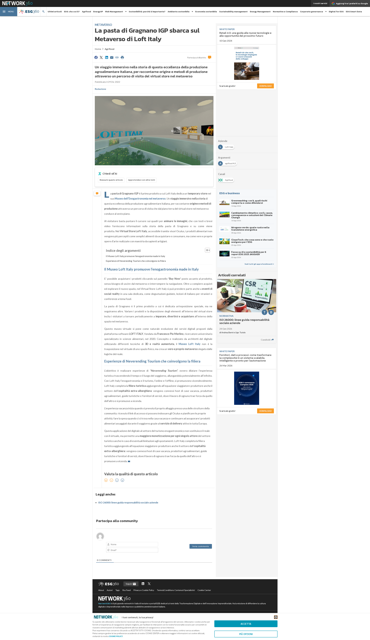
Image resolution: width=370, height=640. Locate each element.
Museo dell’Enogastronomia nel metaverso (140, 198)
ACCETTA (246, 624)
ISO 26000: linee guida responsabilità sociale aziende (128, 502)
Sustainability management (233, 11)
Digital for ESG (336, 11)
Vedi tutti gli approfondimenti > (259, 264)
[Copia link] (117, 57)
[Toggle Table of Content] (206, 250)
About (101, 590)
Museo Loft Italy (189, 343)
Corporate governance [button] (311, 11)
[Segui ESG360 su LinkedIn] (143, 584)
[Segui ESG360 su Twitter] (149, 584)
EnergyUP (98, 11)
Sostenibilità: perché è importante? (147, 11)
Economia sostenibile (206, 11)
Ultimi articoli (55, 11)
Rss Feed (126, 590)
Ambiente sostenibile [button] (178, 11)
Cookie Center (204, 590)
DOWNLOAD (265, 86)
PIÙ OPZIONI (246, 634)
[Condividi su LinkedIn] (106, 57)
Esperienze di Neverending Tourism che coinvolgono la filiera (136, 260)
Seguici (129, 584)
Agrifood (86, 11)
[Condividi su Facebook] (96, 57)
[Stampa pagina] (122, 57)
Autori (110, 590)
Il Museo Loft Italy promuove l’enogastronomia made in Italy (135, 256)
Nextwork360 (104, 603)
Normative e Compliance (285, 11)
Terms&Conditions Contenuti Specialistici (176, 590)
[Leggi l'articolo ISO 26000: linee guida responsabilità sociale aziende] (246, 311)
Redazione (100, 88)
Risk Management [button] (114, 11)
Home (98, 49)
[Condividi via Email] (111, 57)
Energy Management (260, 11)
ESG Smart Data (354, 11)
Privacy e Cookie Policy (143, 590)
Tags (117, 590)
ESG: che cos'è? (72, 11)
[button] (8, 11)
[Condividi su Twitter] (101, 57)
